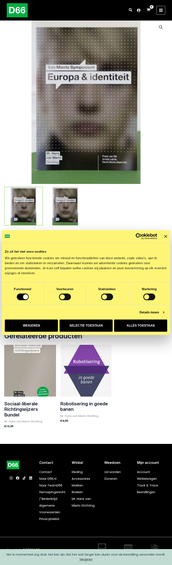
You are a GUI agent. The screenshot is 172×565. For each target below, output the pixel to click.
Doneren (110, 479)
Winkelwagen (147, 479)
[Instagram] (11, 478)
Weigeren (31, 325)
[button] (131, 10)
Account (143, 472)
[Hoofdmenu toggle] (160, 10)
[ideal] (154, 547)
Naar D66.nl (47, 479)
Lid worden (112, 472)
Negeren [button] (86, 559)
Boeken (77, 492)
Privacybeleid (49, 519)
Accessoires (81, 479)
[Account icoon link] (139, 10)
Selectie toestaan (86, 325)
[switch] (65, 296)
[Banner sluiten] (165, 236)
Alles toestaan (140, 325)
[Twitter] (24, 478)
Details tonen (149, 312)
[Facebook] (17, 478)
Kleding (77, 472)
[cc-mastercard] (102, 546)
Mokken (77, 485)
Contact (45, 472)
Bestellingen (146, 492)
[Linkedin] (30, 478)
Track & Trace (147, 485)
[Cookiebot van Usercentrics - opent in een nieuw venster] (138, 236)
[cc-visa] (128, 547)
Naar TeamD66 (50, 485)
